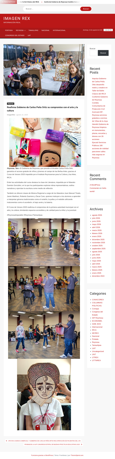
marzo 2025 (97, 267)
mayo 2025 (96, 261)
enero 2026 (96, 236)
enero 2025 (96, 273)
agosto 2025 (97, 252)
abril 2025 (96, 264)
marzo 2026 (97, 230)
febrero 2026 (97, 233)
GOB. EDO (96, 324)
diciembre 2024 (98, 276)
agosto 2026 (97, 215)
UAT (29, 35)
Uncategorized (98, 351)
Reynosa (19, 30)
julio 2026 (96, 218)
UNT (94, 354)
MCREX (95, 333)
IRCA (94, 330)
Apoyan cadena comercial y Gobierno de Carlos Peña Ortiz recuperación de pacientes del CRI (44, 441)
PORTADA (9, 30)
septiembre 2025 (98, 249)
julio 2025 (96, 255)
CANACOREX (98, 300)
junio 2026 (96, 221)
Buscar (92, 48)
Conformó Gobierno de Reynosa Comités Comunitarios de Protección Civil (61, 2)
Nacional (46, 30)
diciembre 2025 (98, 239)
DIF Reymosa (97, 318)
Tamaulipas (33, 30)
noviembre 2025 (98, 242)
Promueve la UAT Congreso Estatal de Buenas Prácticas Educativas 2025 (52, 444)
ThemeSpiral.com (77, 455)
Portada (95, 339)
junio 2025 (96, 258)
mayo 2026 (96, 224)
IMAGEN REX (16, 18)
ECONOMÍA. (97, 321)
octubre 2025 (97, 246)
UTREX (95, 357)
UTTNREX (96, 360)
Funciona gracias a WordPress (42, 455)
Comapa (95, 309)
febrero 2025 (97, 270)
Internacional (59, 30)
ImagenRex (11, 115)
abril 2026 (96, 227)
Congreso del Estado (14, 35)
